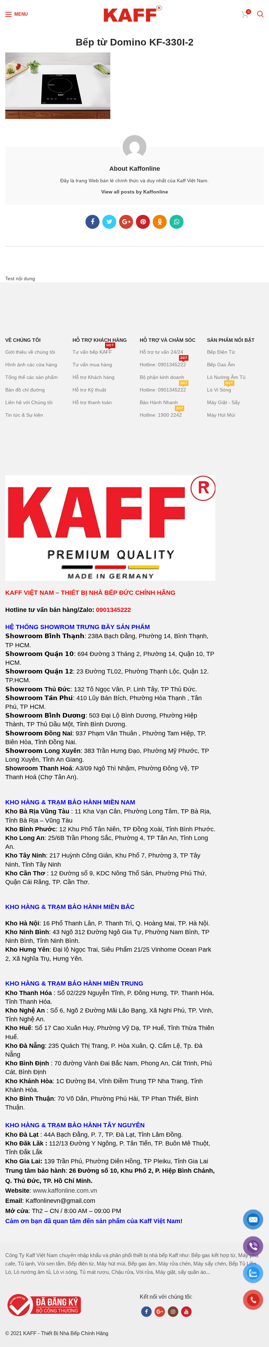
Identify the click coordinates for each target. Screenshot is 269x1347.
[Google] (126, 222)
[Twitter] (109, 222)
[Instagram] (173, 1311)
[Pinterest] (143, 222)
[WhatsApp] (177, 222)
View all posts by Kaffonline (134, 192)
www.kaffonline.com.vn (65, 1190)
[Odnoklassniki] (160, 222)
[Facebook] (92, 222)
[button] (110, 842)
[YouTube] (186, 1311)
